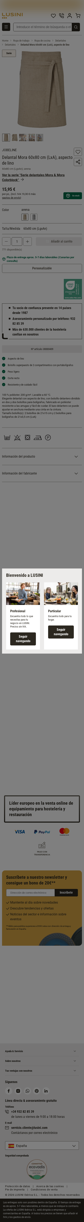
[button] (23, 615)
